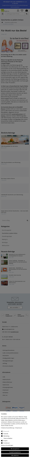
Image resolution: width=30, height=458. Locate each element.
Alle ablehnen (15, 455)
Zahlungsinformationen (8, 350)
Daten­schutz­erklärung (8, 428)
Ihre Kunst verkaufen (8, 366)
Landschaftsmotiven (17, 114)
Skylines (3, 116)
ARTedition (5, 392)
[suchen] (27, 13)
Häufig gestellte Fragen (8, 358)
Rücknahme (6, 355)
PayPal (5, 440)
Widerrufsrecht (6, 379)
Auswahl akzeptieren (15, 452)
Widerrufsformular (7, 382)
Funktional (6, 443)
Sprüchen (18, 119)
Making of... (5, 239)
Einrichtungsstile (6, 230)
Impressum (5, 390)
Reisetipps (5, 242)
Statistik (6, 433)
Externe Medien (8, 438)
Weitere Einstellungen (7, 445)
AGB (4, 377)
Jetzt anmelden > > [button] (15, 307)
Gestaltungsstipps (7, 236)
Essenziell (6, 431)
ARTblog (5, 363)
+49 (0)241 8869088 (8, 337)
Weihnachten (5, 245)
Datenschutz (6, 384)
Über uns (5, 395)
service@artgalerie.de (9, 329)
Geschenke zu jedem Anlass (11, 22)
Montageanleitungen (8, 360)
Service (4, 346)
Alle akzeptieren (15, 449)
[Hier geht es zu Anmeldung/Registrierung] (18, 10)
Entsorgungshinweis (8, 387)
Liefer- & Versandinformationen (10, 353)
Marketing (6, 436)
